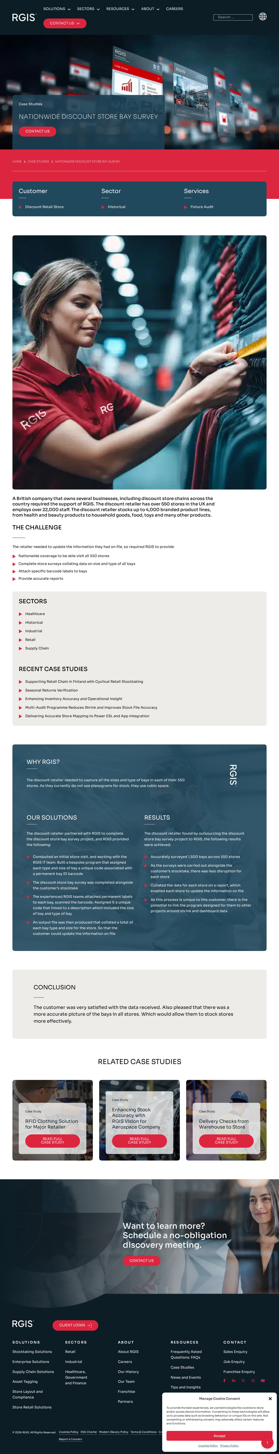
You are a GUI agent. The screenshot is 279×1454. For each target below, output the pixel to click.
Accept (219, 1436)
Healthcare (35, 614)
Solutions (54, 9)
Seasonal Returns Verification (51, 690)
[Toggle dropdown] (69, 9)
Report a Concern (70, 1439)
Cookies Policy (208, 1445)
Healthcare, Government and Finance (76, 1377)
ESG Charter (89, 1432)
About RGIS (128, 1352)
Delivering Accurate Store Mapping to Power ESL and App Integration (87, 716)
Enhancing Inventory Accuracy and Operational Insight (73, 699)
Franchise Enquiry (239, 1372)
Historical (34, 622)
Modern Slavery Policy (113, 1432)
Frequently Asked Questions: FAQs (186, 1355)
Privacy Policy (229, 1445)
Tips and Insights (186, 1387)
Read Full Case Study (52, 1141)
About (147, 9)
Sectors (85, 9)
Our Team (126, 1381)
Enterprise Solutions (30, 1362)
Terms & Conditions (144, 1432)
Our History (128, 1372)
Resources (117, 9)
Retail (30, 640)
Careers (174, 9)
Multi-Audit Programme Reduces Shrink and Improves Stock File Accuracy (91, 707)
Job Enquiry (234, 1362)
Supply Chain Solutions (33, 1372)
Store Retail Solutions (32, 1407)
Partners (125, 1402)
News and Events (186, 1377)
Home (17, 161)
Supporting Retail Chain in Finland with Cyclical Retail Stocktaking (84, 682)
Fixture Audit (202, 207)
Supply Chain (37, 648)
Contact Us (141, 1261)
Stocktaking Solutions (32, 1352)
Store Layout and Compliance (27, 1395)
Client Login (72, 1325)
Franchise (126, 1392)
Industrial (33, 631)
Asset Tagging (25, 1381)
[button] (270, 1398)
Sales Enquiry (235, 1352)
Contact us (38, 131)
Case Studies (38, 161)
